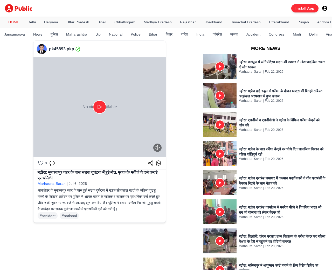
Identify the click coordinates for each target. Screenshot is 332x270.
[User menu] (325, 8)
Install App (304, 8)
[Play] (99, 107)
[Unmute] (157, 148)
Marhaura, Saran (52, 183)
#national (69, 216)
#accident (48, 216)
